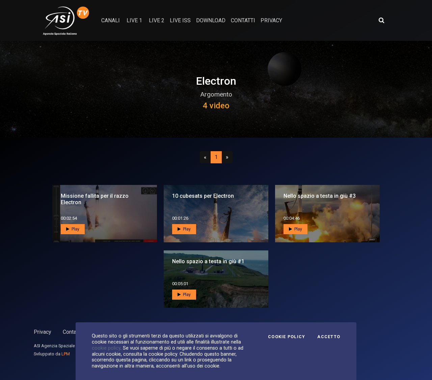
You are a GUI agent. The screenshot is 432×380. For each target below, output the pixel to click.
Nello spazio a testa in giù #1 (208, 261)
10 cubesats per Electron (203, 196)
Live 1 (134, 20)
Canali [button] (110, 20)
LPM (65, 353)
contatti (243, 20)
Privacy (42, 332)
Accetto (328, 337)
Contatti (72, 332)
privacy (271, 20)
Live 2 (156, 20)
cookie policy (106, 348)
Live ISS (180, 20)
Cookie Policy (286, 337)
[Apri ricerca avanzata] (381, 20)
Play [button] (75, 229)
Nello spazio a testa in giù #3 (320, 196)
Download (210, 20)
